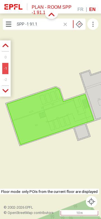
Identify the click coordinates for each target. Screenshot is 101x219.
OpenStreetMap (20, 213)
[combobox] (50, 24)
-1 (5, 68)
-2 (5, 79)
